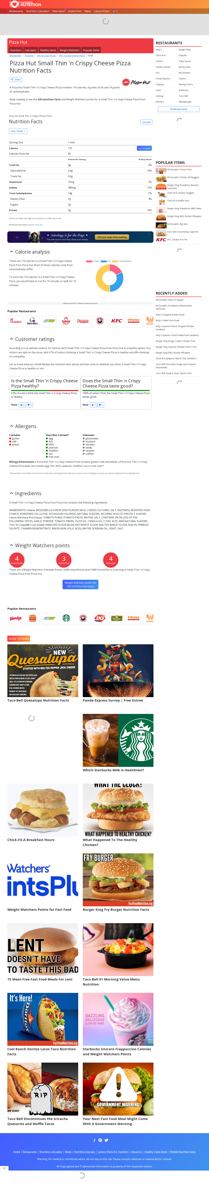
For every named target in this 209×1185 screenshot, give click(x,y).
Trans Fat (15, 176)
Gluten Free (74, 11)
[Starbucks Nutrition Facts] (66, 619)
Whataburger (185, 101)
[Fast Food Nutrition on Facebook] (94, 1140)
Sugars (14, 204)
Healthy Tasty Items (155, 1151)
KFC (158, 72)
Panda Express (163, 78)
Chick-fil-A (161, 55)
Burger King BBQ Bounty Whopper (173, 352)
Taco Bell (183, 95)
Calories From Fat (19, 153)
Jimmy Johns (185, 66)
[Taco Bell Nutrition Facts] (32, 321)
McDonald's (184, 72)
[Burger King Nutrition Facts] (32, 619)
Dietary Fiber (17, 199)
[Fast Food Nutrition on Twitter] (106, 1140)
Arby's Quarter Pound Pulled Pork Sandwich (177, 335)
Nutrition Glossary (84, 1151)
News (87, 11)
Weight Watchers (69, 50)
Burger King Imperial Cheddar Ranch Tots (176, 346)
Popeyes (160, 84)
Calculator (30, 50)
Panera (182, 78)
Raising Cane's (186, 84)
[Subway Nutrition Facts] (49, 321)
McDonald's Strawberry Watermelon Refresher (174, 307)
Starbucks (183, 90)
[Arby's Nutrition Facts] (66, 321)
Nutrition (15, 50)
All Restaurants (178, 109)
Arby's (159, 49)
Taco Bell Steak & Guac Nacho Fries (174, 373)
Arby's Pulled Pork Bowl (167, 320)
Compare (146, 122)
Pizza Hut (39, 225)
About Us (136, 1151)
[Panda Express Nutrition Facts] (100, 321)
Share (17, 79)
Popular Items (91, 50)
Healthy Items (48, 50)
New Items (58, 11)
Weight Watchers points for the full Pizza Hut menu (80, 584)
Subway (159, 95)
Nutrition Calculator (37, 11)
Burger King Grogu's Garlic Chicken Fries (175, 341)
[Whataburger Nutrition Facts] (150, 321)
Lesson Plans (101, 11)
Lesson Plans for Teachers (113, 1151)
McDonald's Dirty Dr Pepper (170, 299)
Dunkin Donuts (163, 66)
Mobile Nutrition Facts (183, 1151)
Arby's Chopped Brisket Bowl (170, 314)
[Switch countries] (115, 11)
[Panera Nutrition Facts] (117, 619)
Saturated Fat (18, 170)
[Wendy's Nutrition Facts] (16, 619)
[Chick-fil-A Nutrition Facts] (16, 321)
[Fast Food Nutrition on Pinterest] (100, 1140)
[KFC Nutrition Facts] (117, 321)
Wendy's (160, 101)
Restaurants (16, 11)
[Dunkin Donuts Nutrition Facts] (83, 321)
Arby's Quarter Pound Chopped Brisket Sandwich (175, 328)
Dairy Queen (185, 61)
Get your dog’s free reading (112, 237)
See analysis (144, 148)
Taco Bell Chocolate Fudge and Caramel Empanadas (176, 366)
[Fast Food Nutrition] (25, 4)
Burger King (184, 49)
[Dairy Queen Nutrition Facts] (100, 619)
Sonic (158, 90)
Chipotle (183, 55)
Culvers (159, 61)
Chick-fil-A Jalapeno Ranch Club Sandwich (176, 358)
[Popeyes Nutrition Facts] (133, 321)
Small (17, 131)
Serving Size (16, 142)
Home (16, 1151)
